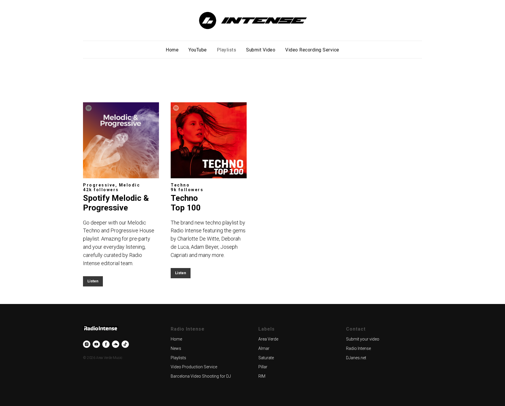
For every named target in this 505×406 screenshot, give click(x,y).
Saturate (266, 357)
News (176, 348)
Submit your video (362, 339)
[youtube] (96, 344)
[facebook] (106, 344)
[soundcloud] (115, 344)
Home (172, 50)
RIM (261, 376)
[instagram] (86, 344)
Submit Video (260, 50)
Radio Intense (358, 348)
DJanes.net (356, 357)
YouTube (197, 50)
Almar (263, 348)
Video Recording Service (312, 50)
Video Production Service (194, 366)
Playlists (226, 50)
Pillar (262, 366)
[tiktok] (125, 344)
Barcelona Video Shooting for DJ (201, 376)
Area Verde (268, 339)
